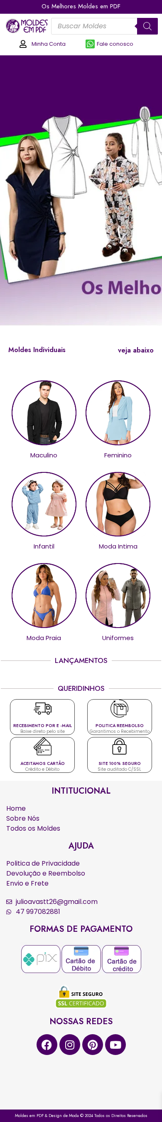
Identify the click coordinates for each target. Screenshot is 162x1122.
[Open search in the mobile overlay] (104, 26)
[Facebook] (47, 1044)
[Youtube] (115, 1044)
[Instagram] (69, 1044)
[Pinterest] (92, 1044)
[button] (136, 350)
